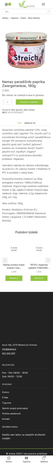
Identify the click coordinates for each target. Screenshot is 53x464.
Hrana (23, 18)
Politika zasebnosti (11, 413)
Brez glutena (34, 18)
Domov (5, 18)
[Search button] (48, 11)
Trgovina (14, 18)
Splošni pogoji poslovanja (15, 408)
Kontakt (6, 419)
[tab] (19, 123)
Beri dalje (14, 278)
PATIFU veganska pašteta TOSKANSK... (39, 266)
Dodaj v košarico (30, 102)
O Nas (5, 397)
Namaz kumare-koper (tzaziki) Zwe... (14, 266)
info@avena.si (9, 349)
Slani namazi (29, 110)
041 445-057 (8, 353)
